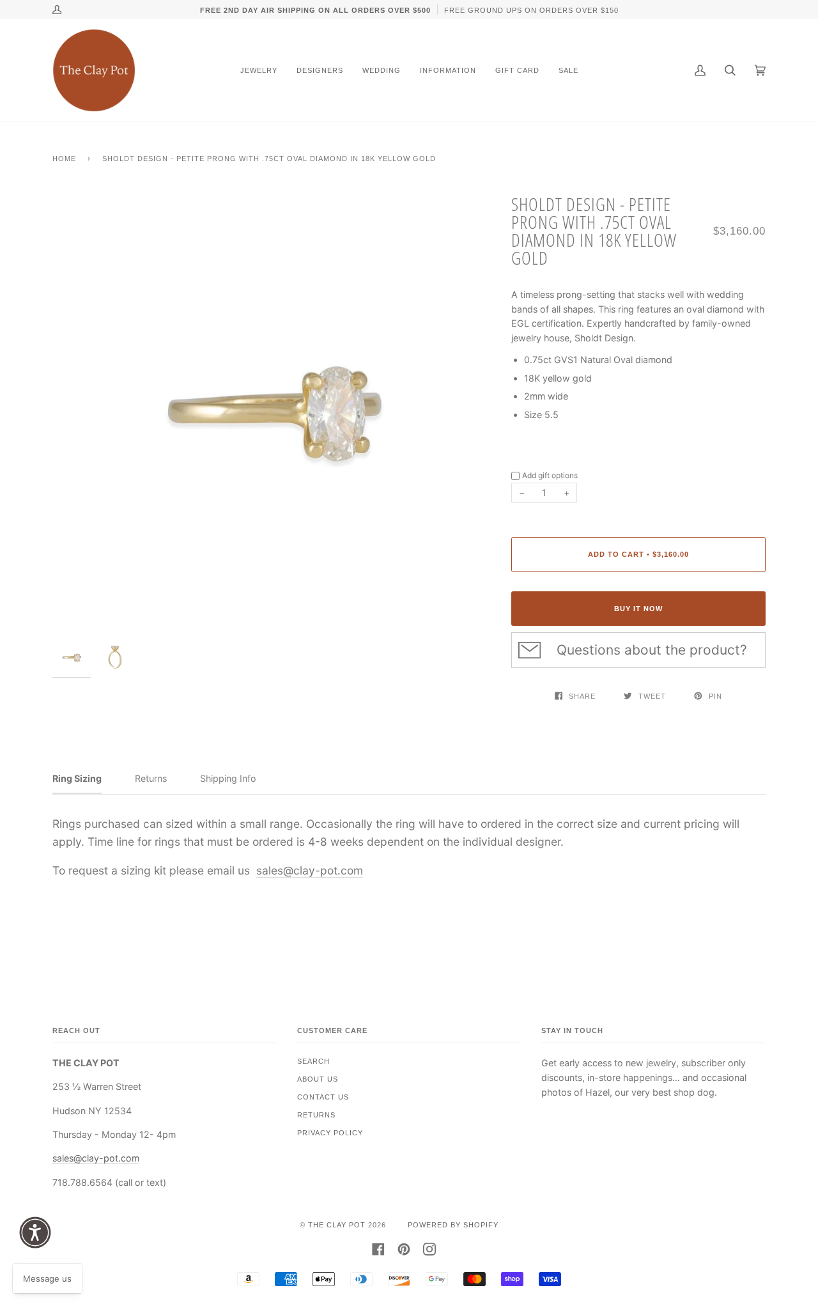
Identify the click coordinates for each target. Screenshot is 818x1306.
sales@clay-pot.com (309, 870)
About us (317, 1079)
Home (64, 158)
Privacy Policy (330, 1133)
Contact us (323, 1097)
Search (313, 1061)
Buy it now (638, 608)
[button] (35, 1232)
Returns (316, 1115)
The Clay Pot (337, 1225)
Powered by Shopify (453, 1225)
